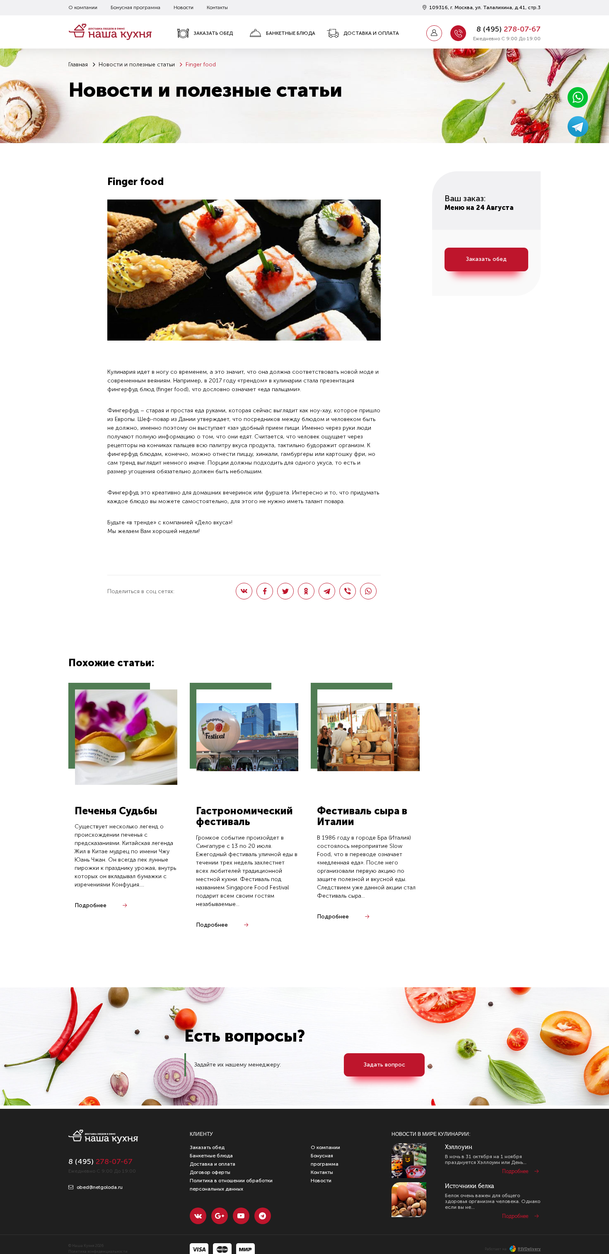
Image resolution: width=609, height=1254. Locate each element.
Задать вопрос (384, 1064)
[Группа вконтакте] (198, 1216)
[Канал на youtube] (241, 1216)
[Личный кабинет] (434, 33)
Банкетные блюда (290, 33)
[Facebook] (264, 591)
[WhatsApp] (368, 591)
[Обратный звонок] (458, 33)
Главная (78, 64)
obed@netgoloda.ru (99, 1187)
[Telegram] (327, 591)
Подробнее (90, 905)
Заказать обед (213, 33)
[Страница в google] (219, 1216)
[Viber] (347, 591)
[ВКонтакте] (244, 591)
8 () (508, 29)
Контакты (217, 7)
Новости (183, 7)
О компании (82, 7)
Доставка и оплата (371, 33)
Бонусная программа (135, 7)
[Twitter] (285, 591)
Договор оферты (210, 1172)
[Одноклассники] (306, 591)
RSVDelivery (529, 1249)
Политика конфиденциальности (98, 1251)
